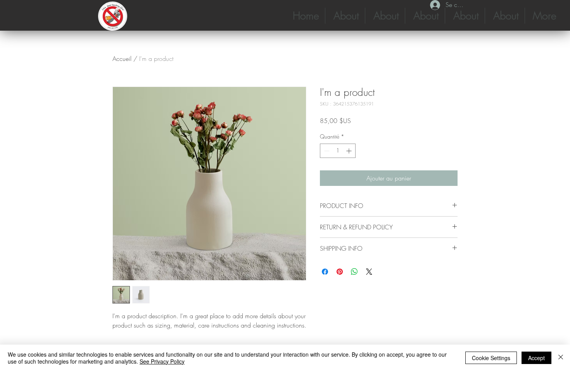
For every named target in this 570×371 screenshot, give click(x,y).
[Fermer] (560, 358)
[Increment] (349, 151)
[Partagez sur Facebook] (325, 271)
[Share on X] (369, 271)
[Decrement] (326, 151)
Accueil (121, 58)
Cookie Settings (491, 358)
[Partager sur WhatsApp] (354, 271)
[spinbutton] (338, 151)
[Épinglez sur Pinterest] (339, 271)
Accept (536, 358)
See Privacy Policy (162, 361)
